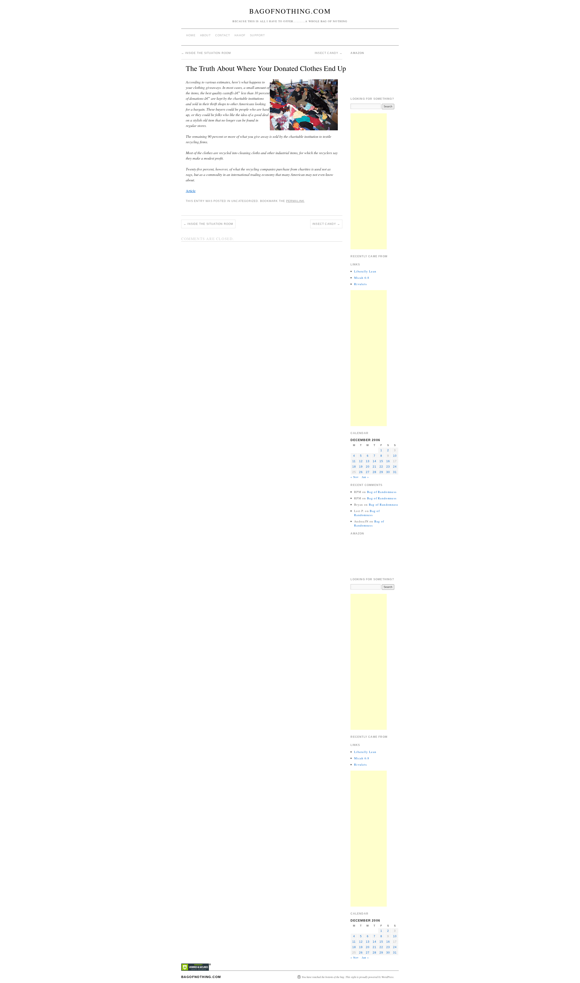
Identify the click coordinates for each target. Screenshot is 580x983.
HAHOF (239, 35)
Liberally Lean (365, 271)
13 (368, 461)
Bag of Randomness (381, 492)
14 (374, 461)
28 (374, 472)
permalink (295, 201)
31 (395, 472)
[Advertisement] (368, 181)
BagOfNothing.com (290, 10)
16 (388, 461)
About (205, 35)
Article (191, 190)
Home (191, 35)
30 (388, 472)
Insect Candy (328, 53)
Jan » (365, 477)
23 (388, 466)
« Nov (354, 477)
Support (257, 35)
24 (395, 466)
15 (381, 461)
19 (361, 466)
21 (374, 466)
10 (395, 455)
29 (381, 472)
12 (361, 461)
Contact (222, 35)
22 (381, 466)
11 (354, 461)
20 (368, 466)
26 (361, 472)
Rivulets (360, 284)
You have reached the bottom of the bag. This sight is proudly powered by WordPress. (348, 977)
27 (368, 472)
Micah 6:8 (362, 278)
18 (354, 466)
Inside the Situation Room (206, 53)
